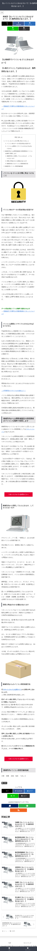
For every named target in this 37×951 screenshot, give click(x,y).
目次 (16, 137)
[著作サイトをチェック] (9, 805)
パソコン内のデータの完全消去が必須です (19, 143)
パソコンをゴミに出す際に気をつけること (17, 141)
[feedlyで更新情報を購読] (27, 805)
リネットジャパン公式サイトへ (18, 494)
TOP (9, 943)
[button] (24, 29)
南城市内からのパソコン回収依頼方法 (17, 163)
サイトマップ (27, 943)
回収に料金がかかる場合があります (17, 161)
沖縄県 (5, 783)
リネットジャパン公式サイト (12, 689)
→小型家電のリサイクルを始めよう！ (13, 390)
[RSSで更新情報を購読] (18, 810)
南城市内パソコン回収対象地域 (14, 166)
